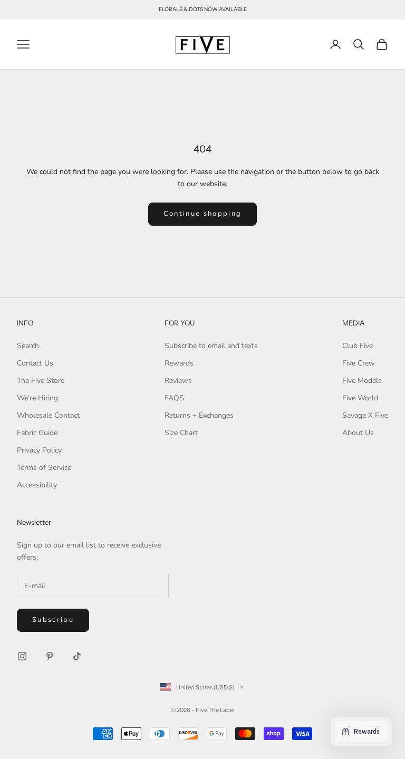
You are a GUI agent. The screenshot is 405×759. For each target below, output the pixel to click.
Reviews (178, 381)
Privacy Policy (39, 450)
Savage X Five (365, 415)
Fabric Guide (37, 433)
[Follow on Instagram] (22, 656)
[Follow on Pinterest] (49, 656)
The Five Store (40, 381)
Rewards (179, 363)
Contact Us (35, 363)
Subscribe (53, 620)
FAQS (174, 398)
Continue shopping (202, 213)
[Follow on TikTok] (77, 656)
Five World (360, 398)
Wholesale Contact (48, 415)
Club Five (357, 346)
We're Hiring (37, 398)
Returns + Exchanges (199, 415)
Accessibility (37, 485)
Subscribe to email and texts (211, 346)
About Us (358, 433)
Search (28, 346)
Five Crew (358, 363)
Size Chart (181, 433)
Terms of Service (44, 468)
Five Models (362, 381)
